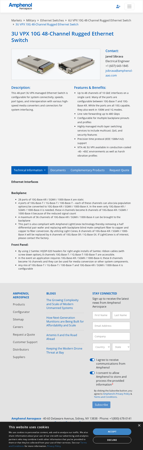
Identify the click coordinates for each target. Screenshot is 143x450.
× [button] (139, 425)
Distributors (21, 349)
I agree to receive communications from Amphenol (110, 364)
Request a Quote (24, 334)
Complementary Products (88, 170)
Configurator (21, 312)
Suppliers (19, 357)
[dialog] (71, 436)
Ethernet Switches (52, 20)
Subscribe (101, 405)
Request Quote (119, 170)
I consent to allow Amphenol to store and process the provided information (111, 378)
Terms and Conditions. (105, 396)
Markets (16, 20)
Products (19, 304)
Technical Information (28, 170)
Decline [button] (112, 440)
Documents (58, 170)
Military (31, 20)
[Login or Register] (118, 6)
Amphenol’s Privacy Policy (116, 393)
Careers (18, 327)
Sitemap (18, 319)
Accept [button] (112, 431)
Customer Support (25, 342)
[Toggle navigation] (129, 6)
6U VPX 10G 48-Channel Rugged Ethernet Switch (99, 20)
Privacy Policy (54, 446)
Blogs (51, 293)
